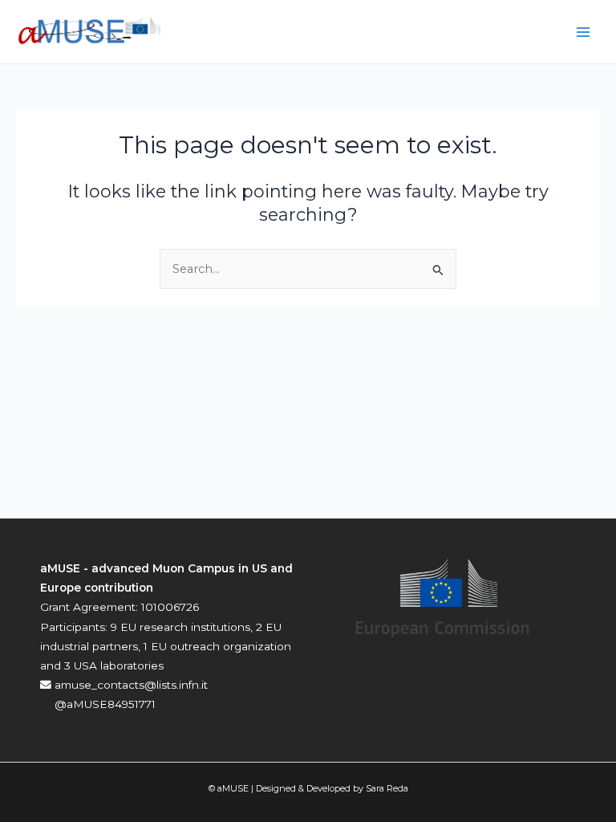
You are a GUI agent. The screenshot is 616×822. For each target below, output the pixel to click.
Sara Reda (387, 788)
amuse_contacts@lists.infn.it (129, 684)
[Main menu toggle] (583, 32)
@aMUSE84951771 (103, 704)
